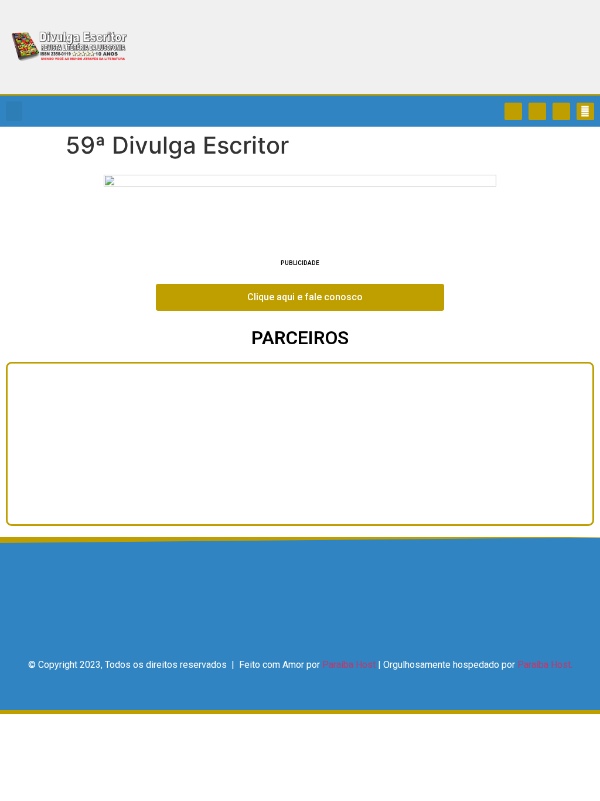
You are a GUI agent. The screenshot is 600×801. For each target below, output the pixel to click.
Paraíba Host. (544, 664)
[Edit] (585, 111)
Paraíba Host (349, 664)
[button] (14, 111)
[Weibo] (561, 111)
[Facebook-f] (513, 111)
